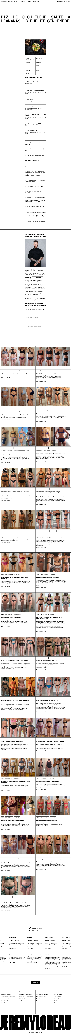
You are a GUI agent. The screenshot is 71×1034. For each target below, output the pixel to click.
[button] (11, 1)
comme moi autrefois (37, 276)
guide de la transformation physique (35, 299)
